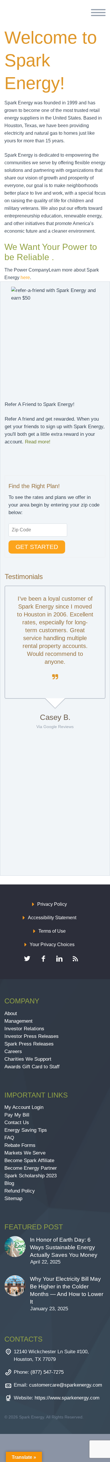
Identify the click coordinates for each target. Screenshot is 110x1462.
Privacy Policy (52, 904)
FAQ (9, 1137)
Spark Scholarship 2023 (30, 1175)
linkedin (59, 958)
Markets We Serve (24, 1153)
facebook (43, 958)
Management (18, 1021)
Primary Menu (98, 12)
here (25, 277)
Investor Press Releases (31, 1036)
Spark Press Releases (29, 1044)
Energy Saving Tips (25, 1130)
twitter (27, 958)
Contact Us (16, 1122)
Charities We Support (27, 1059)
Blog (9, 1183)
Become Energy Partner (30, 1168)
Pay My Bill (16, 1115)
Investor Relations (24, 1028)
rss (75, 958)
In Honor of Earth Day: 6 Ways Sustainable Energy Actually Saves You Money (63, 1247)
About (10, 1013)
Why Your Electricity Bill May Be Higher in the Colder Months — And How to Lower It (66, 1290)
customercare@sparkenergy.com (65, 1385)
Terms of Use (52, 931)
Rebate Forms (19, 1145)
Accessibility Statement (52, 917)
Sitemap (13, 1198)
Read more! (37, 442)
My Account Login (23, 1107)
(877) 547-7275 (47, 1372)
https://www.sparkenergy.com (67, 1398)
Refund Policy (19, 1191)
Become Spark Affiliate (30, 1160)
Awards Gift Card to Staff (32, 1066)
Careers (13, 1051)
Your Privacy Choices (52, 944)
